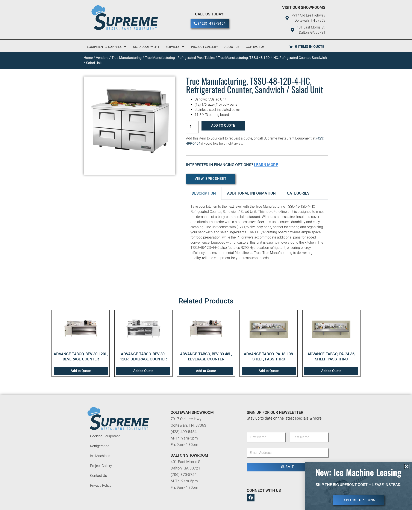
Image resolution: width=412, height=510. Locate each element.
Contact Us (255, 46)
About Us (231, 46)
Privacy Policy (100, 485)
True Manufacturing (127, 58)
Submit (287, 467)
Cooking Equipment (105, 436)
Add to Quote (223, 125)
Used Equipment (146, 46)
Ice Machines (100, 456)
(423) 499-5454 (184, 431)
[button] (406, 466)
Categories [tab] (298, 193)
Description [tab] (204, 193)
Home (88, 58)
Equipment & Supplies (104, 46)
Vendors (102, 58)
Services (172, 46)
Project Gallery (204, 46)
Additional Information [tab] (251, 193)
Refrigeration (99, 446)
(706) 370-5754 (184, 474)
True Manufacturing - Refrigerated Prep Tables (180, 58)
